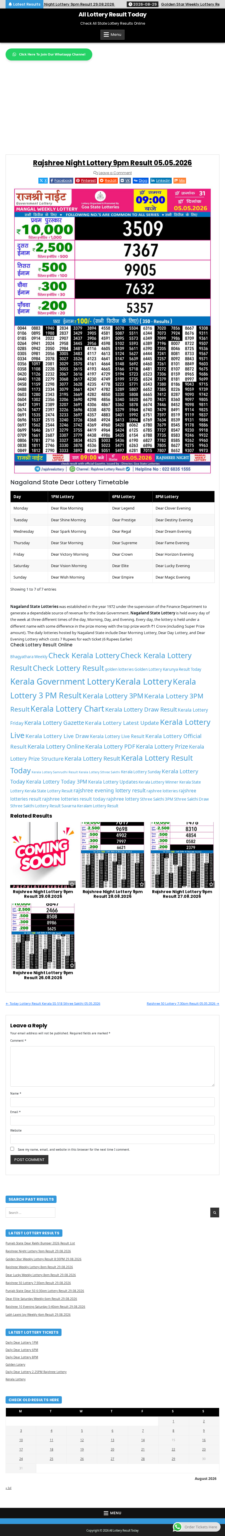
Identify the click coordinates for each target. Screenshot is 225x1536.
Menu (116, 34)
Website (16, 1130)
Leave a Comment (115, 173)
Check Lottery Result (68, 668)
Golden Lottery (148, 669)
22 (173, 1449)
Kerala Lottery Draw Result (141, 709)
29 (173, 1459)
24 (21, 1459)
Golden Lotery (15, 1364)
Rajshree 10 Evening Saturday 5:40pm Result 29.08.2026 (45, 1307)
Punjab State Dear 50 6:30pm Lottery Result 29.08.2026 (45, 1291)
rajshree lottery (122, 799)
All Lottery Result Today (113, 14)
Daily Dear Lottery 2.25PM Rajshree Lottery (36, 1372)
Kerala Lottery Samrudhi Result (55, 772)
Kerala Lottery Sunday (141, 771)
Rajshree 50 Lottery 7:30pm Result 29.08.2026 (38, 1283)
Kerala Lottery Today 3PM (56, 781)
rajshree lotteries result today (73, 799)
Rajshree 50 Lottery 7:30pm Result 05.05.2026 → (183, 1003)
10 (21, 1440)
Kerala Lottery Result (92, 758)
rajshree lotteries (162, 791)
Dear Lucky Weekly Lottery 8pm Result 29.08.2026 (41, 1275)
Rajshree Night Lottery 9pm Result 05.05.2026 (112, 163)
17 (21, 1449)
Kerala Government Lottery (62, 681)
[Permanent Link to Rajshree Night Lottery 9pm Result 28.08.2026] (112, 855)
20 (112, 1449)
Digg (143, 180)
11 (51, 1440)
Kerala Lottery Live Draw (57, 736)
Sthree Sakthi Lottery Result (35, 806)
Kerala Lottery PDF (110, 746)
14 (143, 1440)
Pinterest (88, 180)
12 (82, 1440)
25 (51, 1459)
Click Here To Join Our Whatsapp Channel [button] (52, 54)
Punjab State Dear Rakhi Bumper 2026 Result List (40, 1243)
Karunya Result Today (182, 669)
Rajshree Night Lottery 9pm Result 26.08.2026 (43, 975)
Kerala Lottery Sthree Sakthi (99, 772)
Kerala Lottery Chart (67, 708)
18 (51, 1449)
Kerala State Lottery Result (49, 791)
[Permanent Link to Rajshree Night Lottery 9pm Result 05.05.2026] (112, 331)
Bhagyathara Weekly (28, 656)
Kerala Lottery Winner (158, 782)
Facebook (63, 180)
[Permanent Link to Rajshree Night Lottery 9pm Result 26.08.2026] (43, 936)
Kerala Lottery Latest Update (122, 722)
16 (204, 1440)
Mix (182, 180)
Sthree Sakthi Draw (191, 799)
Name (15, 1093)
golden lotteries (119, 669)
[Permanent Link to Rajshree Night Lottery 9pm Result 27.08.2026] (182, 855)
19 (82, 1449)
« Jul (8, 1488)
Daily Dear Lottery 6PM (22, 1350)
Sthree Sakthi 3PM (156, 799)
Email (15, 1112)
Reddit (111, 180)
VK (127, 180)
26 (82, 1459)
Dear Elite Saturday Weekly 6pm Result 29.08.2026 (41, 1299)
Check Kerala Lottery (84, 655)
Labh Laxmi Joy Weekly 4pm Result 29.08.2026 (38, 1315)
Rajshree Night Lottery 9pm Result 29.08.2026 (43, 894)
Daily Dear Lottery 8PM (22, 1357)
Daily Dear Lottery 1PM (22, 1342)
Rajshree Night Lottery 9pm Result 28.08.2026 (113, 894)
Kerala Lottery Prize (162, 746)
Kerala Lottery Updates (113, 782)
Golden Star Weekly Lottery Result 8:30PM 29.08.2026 (43, 1259)
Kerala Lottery (143, 681)
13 (112, 1440)
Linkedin (163, 180)
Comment (18, 1040)
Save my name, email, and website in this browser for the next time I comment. (74, 1149)
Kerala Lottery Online (56, 746)
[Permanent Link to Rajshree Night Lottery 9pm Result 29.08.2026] (43, 855)
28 (143, 1459)
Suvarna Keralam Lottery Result (90, 806)
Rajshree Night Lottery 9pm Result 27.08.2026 (182, 894)
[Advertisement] (112, 104)
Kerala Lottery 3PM (113, 695)
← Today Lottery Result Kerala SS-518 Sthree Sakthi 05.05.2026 (53, 1003)
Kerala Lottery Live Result (117, 736)
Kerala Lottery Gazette (54, 723)
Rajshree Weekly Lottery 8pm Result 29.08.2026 (39, 1267)
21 (143, 1449)
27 (112, 1459)
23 (204, 1449)
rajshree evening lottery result (110, 790)
